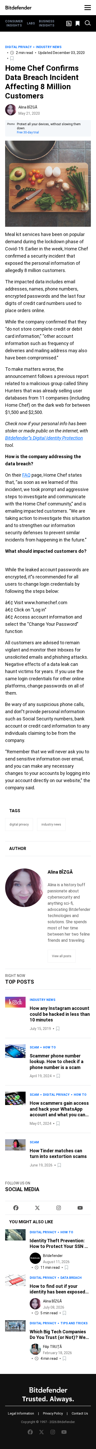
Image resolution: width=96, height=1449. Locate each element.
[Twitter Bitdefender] (37, 1207)
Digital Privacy (18, 47)
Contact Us (80, 1413)
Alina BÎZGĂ (27, 107)
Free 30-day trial (28, 132)
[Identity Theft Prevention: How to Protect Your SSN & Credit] (15, 1250)
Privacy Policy (53, 1413)
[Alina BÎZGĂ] (10, 109)
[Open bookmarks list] (78, 23)
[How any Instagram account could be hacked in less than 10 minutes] (15, 1014)
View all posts (61, 956)
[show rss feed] (68, 23)
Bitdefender (53, 1256)
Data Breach (71, 1278)
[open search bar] (88, 23)
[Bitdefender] (18, 7)
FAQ (26, 475)
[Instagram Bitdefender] (58, 1207)
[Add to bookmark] (12, 58)
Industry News (48, 47)
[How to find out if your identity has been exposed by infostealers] (15, 1295)
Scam (34, 1047)
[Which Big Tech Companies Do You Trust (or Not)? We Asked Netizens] (15, 1341)
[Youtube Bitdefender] (80, 1207)
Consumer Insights (14, 23)
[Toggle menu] (87, 7)
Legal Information (21, 1413)
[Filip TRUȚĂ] (35, 1349)
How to (49, 1047)
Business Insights (46, 23)
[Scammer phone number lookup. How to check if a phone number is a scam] (15, 1061)
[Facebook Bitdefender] (15, 1207)
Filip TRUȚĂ (52, 1347)
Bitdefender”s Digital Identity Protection (44, 438)
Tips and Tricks (74, 1323)
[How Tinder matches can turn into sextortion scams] (15, 1153)
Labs (31, 23)
